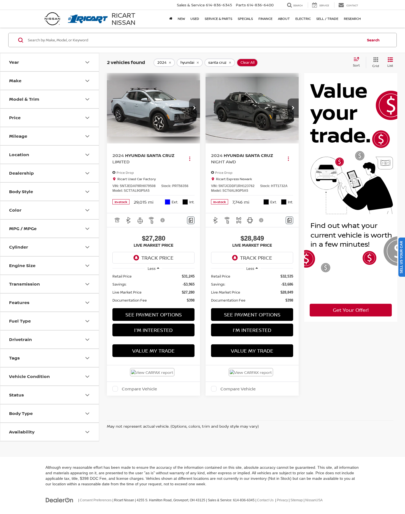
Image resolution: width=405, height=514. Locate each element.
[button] (194, 108)
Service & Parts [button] (218, 18)
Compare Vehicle (139, 389)
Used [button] (194, 18)
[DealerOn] (59, 500)
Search (373, 40)
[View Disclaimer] (163, 220)
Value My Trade (153, 350)
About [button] (284, 18)
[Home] (170, 19)
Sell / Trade (327, 18)
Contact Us (265, 500)
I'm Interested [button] (153, 330)
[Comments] (191, 220)
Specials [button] (245, 18)
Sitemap (296, 500)
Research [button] (352, 18)
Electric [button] (303, 18)
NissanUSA (314, 500)
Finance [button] (265, 18)
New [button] (181, 18)
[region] (153, 288)
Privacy (282, 500)
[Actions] (190, 158)
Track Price (157, 257)
